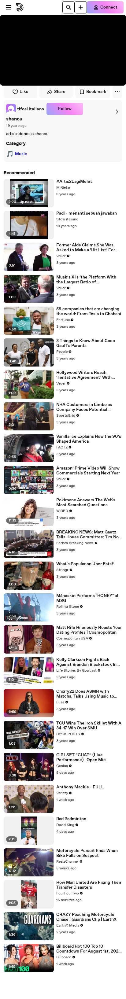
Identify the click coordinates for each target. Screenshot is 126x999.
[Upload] (81, 7)
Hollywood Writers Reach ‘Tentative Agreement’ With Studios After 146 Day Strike (84, 375)
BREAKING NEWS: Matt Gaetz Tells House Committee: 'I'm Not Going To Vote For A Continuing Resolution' (88, 535)
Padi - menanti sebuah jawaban (86, 213)
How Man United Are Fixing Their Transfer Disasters (88, 885)
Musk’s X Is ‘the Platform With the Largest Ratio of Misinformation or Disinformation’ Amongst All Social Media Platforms (86, 280)
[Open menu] (8, 7)
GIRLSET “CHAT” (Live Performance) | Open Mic (81, 757)
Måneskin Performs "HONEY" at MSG (87, 598)
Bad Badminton (71, 819)
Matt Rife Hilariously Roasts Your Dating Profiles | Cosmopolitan (89, 630)
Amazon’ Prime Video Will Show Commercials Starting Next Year (88, 471)
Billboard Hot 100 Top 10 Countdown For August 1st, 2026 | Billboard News (88, 949)
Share (59, 91)
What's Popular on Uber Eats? (85, 564)
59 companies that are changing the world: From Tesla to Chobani (88, 311)
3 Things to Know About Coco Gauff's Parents (85, 343)
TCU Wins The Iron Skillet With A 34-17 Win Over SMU (88, 726)
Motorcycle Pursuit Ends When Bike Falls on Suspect (87, 853)
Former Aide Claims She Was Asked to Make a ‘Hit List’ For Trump (85, 248)
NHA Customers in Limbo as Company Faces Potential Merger (84, 407)
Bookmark (96, 91)
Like (24, 91)
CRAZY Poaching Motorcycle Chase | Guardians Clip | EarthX (86, 917)
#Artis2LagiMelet (74, 181)
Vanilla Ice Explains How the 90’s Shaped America (88, 439)
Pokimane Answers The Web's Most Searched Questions (85, 502)
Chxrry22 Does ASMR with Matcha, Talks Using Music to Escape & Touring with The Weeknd (85, 694)
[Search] (68, 7)
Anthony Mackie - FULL (80, 787)
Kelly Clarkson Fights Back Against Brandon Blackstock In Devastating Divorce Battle (86, 662)
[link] (25, 109)
